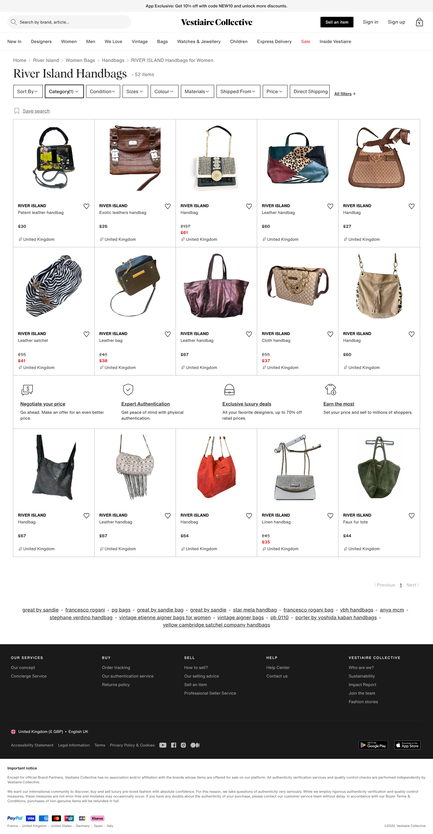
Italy (110, 826)
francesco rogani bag (308, 610)
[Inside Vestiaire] (355, 41)
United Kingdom (34, 826)
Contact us (277, 676)
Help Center (278, 668)
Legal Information (74, 745)
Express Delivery (274, 41)
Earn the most (338, 403)
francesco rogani (85, 610)
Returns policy (116, 685)
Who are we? (361, 668)
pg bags (121, 610)
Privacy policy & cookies (132, 745)
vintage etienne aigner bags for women (165, 617)
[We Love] (127, 41)
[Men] (99, 41)
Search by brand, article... (45, 22)
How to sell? (196, 668)
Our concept (23, 668)
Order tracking (116, 668)
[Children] (252, 41)
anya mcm (392, 610)
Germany (83, 826)
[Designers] (56, 41)
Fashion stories (363, 702)
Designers (41, 41)
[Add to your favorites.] (86, 206)
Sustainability (362, 676)
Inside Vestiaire (335, 41)
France (12, 826)
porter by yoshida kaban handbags (336, 617)
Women (69, 41)
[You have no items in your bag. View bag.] (419, 22)
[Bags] (172, 41)
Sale (305, 41)
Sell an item (336, 22)
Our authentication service (127, 676)
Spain (98, 826)
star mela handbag (255, 610)
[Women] (81, 41)
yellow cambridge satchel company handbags (216, 625)
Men (90, 41)
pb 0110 (279, 617)
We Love (113, 41)
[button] (419, 22)
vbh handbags (356, 610)
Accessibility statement (32, 745)
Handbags (113, 60)
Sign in (371, 22)
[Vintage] (152, 41)
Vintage (140, 41)
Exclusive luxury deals (246, 403)
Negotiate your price (42, 403)
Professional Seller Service (210, 693)
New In (14, 41)
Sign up (396, 22)
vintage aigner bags (240, 617)
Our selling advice (201, 676)
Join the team (362, 693)
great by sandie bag (160, 610)
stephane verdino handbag (81, 617)
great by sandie (40, 610)
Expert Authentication (145, 403)
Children (239, 41)
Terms (99, 745)
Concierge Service (29, 676)
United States (61, 826)
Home (19, 60)
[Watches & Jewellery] (225, 41)
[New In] (26, 41)
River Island (46, 60)
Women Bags (80, 60)
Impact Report (362, 685)
